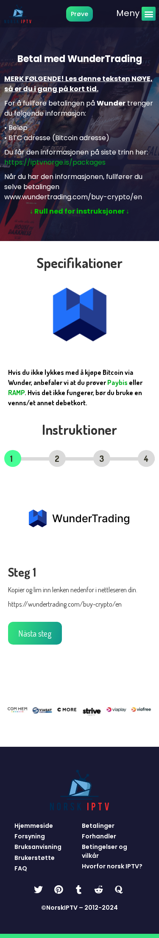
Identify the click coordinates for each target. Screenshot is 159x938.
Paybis (117, 382)
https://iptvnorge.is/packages (55, 162)
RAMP (16, 392)
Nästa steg (35, 633)
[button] (149, 14)
